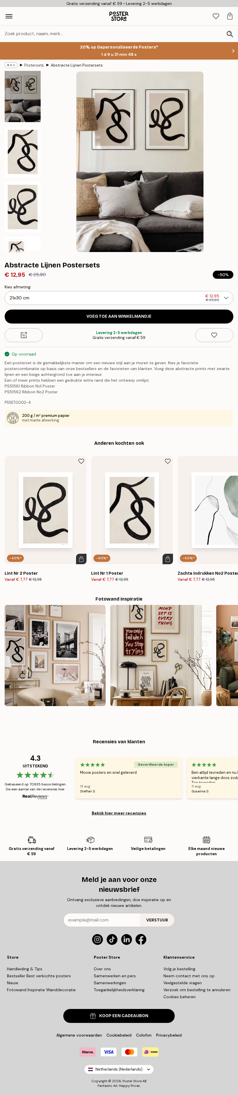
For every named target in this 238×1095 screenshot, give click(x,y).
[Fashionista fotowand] (55, 655)
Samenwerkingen (110, 982)
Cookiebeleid (119, 1035)
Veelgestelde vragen (182, 982)
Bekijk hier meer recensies (119, 813)
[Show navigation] (9, 16)
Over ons (102, 968)
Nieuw (12, 982)
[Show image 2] (23, 152)
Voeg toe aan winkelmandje (119, 316)
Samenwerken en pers (115, 975)
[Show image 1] (23, 96)
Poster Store (132, 1081)
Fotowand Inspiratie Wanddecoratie (41, 989)
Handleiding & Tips (24, 968)
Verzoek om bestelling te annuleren (196, 989)
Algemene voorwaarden (79, 1035)
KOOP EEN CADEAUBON (123, 1015)
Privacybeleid (169, 1035)
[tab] (216, 16)
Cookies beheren (179, 996)
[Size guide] (24, 335)
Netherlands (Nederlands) (119, 1069)
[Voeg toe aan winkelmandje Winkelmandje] (81, 559)
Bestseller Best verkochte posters (39, 975)
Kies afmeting (17, 287)
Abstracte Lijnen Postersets (77, 65)
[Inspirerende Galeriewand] (160, 655)
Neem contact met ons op (188, 975)
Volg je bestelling (179, 968)
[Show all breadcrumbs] (11, 65)
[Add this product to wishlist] (214, 335)
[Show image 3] (23, 207)
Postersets (34, 65)
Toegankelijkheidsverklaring (119, 989)
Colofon (144, 1035)
